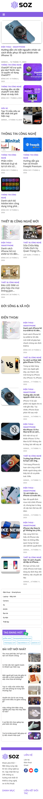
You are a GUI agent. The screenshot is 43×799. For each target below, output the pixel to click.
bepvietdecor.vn (23, 643)
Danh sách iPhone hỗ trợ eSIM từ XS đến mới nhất (32, 329)
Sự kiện (5, 617)
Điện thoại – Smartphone (12, 592)
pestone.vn (36, 643)
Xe (4, 605)
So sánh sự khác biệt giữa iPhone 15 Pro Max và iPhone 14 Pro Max (32, 361)
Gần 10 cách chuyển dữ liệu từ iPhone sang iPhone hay (32, 561)
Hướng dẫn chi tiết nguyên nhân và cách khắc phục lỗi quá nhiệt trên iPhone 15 (32, 396)
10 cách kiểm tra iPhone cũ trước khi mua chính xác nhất (31, 494)
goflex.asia (7, 638)
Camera (6, 601)
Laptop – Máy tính (9, 596)
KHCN (5, 609)
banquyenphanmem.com (22, 638)
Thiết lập (6, 622)
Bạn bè (5, 613)
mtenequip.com (9, 643)
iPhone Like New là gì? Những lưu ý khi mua (31, 529)
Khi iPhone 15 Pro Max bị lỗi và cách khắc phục (31, 431)
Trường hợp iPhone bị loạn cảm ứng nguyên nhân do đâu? (31, 459)
